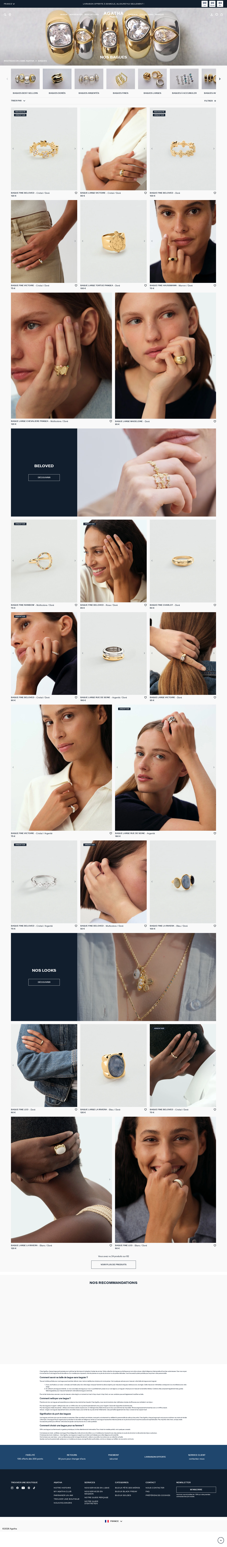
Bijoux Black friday (126, 1491)
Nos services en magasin (93, 1493)
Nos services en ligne (96, 1488)
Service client (196, 1457)
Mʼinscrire (196, 1490)
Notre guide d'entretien (91, 1502)
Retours (72, 1457)
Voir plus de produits (113, 1265)
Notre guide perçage (96, 1497)
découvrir (44, 478)
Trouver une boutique (66, 1499)
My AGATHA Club (62, 1491)
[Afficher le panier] (222, 14)
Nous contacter (155, 1488)
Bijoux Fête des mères (127, 1488)
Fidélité (30, 1457)
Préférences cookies (158, 1495)
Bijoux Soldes (123, 1495)
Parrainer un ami (63, 1495)
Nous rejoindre (63, 1503)
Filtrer (208, 101)
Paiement (113, 1457)
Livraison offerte (155, 1457)
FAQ (147, 1491)
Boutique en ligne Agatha (19, 61)
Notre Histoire (62, 1488)
